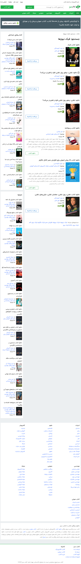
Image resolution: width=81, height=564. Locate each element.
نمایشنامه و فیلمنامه (74, 449)
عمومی (41, 13)
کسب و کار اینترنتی (54, 184)
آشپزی (50, 472)
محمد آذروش (10, 317)
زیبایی (50, 477)
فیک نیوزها (34, 142)
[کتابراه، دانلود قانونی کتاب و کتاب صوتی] (60, 56)
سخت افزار (22, 441)
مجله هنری (22, 492)
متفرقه (50, 495)
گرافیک (23, 449)
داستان (78, 428)
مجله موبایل (22, 472)
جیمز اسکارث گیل (9, 215)
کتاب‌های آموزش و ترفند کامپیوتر (49, 166)
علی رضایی (60, 132)
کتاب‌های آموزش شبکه (9, 44)
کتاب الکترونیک (60, 549)
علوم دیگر (49, 462)
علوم (64, 13)
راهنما (10, 2)
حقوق (50, 451)
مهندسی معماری (75, 474)
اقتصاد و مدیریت (54, 79)
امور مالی (57, 51)
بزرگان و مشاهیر (47, 469)
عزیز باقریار (11, 118)
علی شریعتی (10, 180)
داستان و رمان (76, 505)
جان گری (11, 133)
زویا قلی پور (10, 283)
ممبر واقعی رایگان (38, 176)
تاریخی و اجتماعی (75, 510)
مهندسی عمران (75, 472)
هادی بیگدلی (10, 228)
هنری (50, 492)
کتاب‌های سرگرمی (10, 413)
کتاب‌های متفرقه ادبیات (8, 350)
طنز (79, 439)
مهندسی (49, 13)
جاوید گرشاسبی (58, 164)
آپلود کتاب (7, 7)
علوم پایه (49, 459)
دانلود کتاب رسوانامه (72, 128)
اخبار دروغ (52, 147)
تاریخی (50, 436)
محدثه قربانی (10, 102)
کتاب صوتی (26, 13)
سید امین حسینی (9, 87)
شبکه (23, 444)
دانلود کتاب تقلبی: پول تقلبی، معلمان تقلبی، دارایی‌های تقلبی (57, 194)
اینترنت (23, 428)
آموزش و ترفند (21, 431)
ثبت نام (16, 2)
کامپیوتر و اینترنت (20, 451)
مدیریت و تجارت (75, 512)
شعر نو (78, 436)
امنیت (23, 433)
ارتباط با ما (77, 549)
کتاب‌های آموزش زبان (9, 319)
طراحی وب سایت (20, 446)
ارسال (44, 537)
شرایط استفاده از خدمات (72, 557)
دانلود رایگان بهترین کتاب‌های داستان (9, 59)
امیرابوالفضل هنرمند (8, 408)
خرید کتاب (61, 554)
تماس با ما (3, 2)
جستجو (29, 7)
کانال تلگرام (55, 174)
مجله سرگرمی (21, 477)
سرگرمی (50, 479)
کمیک (78, 441)
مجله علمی (22, 487)
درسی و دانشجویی (47, 454)
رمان (78, 431)
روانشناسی (49, 441)
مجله (34, 13)
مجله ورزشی (21, 482)
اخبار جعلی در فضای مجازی (44, 139)
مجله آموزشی (21, 484)
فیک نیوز (55, 139)
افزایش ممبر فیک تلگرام (50, 176)
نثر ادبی (77, 444)
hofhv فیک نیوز (53, 144)
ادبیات (71, 13)
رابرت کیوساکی (58, 48)
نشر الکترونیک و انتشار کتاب (71, 2)
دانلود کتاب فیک (74, 45)
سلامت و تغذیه (48, 482)
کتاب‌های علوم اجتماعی (52, 134)
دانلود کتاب (31, 153)
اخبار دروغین (45, 147)
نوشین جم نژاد (10, 270)
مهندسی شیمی (75, 482)
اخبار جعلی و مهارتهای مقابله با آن (50, 149)
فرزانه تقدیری (10, 257)
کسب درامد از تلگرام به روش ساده (42, 181)
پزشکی (50, 433)
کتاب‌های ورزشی (10, 381)
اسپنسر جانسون (9, 165)
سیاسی (50, 446)
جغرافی (50, 439)
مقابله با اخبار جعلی (55, 142)
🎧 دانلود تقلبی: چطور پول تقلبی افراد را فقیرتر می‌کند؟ (60, 73)
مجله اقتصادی (21, 479)
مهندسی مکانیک (75, 479)
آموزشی (77, 518)
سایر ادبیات (76, 457)
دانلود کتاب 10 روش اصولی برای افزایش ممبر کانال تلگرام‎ (59, 160)
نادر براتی (11, 202)
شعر (78, 433)
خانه (77, 13)
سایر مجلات (22, 495)
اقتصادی (50, 428)
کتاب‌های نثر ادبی (10, 151)
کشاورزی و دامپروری (46, 457)
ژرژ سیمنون (10, 242)
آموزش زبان (76, 454)
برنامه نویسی (21, 436)
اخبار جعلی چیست (44, 142)
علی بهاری (11, 149)
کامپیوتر (57, 13)
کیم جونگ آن (10, 364)
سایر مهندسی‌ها (75, 487)
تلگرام (47, 179)
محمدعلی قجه (10, 392)
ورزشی (50, 490)
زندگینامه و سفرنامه (74, 446)
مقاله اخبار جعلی (36, 147)
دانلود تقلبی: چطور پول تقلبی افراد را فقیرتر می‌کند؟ (61, 100)
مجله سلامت (21, 490)
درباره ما (77, 552)
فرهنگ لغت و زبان (74, 451)
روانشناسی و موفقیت (74, 507)
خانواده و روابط (48, 474)
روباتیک (77, 484)
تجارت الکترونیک (20, 439)
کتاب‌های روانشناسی (9, 166)
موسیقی (50, 487)
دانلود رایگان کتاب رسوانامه (40, 144)
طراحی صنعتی (76, 469)
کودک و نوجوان (48, 484)
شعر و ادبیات (76, 502)
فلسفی (50, 449)
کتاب (24, 532)
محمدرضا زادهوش (9, 299)
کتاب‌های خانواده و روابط (8, 135)
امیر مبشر (11, 379)
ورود (21, 2)
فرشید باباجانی (10, 42)
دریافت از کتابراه (32, 61)
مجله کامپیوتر (21, 469)
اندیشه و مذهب (48, 431)
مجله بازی (22, 474)
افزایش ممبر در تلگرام (45, 174)
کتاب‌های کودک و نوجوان (8, 62)
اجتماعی (50, 444)
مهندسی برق (76, 477)
